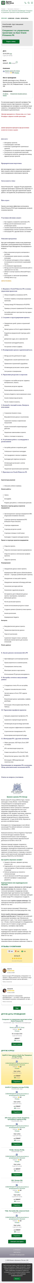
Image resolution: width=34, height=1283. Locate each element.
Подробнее (17, 1081)
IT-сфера (5, 93)
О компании (11, 18)
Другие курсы (24, 18)
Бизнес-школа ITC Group (12, 71)
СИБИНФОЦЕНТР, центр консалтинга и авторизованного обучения (17, 1064)
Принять (17, 1278)
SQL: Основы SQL (17, 1180)
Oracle (5, 95)
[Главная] (7, 3)
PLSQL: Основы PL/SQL (17, 1150)
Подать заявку (10, 41)
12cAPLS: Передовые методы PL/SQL (17, 1087)
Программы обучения (13, 9)
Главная (3, 9)
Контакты (17, 1252)
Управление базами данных (18, 93)
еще (10, 53)
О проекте (17, 1249)
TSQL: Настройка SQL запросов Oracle (17, 1211)
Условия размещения (17, 1254)
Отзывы (17, 18)
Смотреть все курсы (17, 1241)
